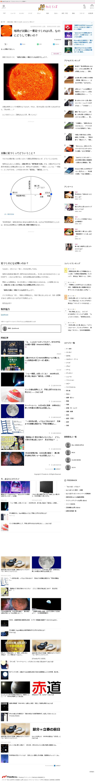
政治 (67, 415)
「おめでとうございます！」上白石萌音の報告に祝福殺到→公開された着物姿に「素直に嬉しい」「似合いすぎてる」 (83, 162)
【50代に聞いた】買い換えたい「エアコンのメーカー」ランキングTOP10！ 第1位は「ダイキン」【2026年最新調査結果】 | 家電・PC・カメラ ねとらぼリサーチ (80, 330)
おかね (68, 355)
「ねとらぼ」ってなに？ (72, 486)
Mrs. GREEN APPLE (78, 445)
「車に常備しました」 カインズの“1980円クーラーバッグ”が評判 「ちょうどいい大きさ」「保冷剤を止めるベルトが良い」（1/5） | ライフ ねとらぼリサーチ (80, 317)
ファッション (70, 380)
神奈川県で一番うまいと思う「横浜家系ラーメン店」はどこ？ (83, 234)
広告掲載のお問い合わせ (72, 507)
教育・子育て (70, 418)
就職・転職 (69, 411)
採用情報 (52, 779)
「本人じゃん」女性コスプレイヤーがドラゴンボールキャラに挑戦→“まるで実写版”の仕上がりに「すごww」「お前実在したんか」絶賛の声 (84, 151)
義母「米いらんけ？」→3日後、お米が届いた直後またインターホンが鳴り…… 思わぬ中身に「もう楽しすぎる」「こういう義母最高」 (83, 117)
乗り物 (68, 390)
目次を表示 (56, 53)
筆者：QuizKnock (13, 328)
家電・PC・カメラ (71, 408)
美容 (67, 425)
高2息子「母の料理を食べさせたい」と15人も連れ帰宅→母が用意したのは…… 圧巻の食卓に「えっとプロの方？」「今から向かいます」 (84, 71)
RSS (42, 779)
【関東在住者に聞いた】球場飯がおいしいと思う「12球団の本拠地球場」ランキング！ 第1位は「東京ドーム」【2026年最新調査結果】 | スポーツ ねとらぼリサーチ (80, 276)
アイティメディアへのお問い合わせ (75, 500)
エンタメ (21, 13)
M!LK (73, 452)
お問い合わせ (24, 779)
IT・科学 (68, 349)
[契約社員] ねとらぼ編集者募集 (74, 497)
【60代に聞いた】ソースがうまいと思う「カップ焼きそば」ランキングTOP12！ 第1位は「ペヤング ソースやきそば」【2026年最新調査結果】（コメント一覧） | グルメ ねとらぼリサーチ (80, 303)
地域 (47, 13)
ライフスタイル (70, 387)
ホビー (68, 383)
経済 (67, 422)
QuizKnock (58, 39)
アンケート (68, 187)
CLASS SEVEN (76, 460)
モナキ (74, 467)
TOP (4, 13)
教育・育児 (65, 13)
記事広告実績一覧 (70, 511)
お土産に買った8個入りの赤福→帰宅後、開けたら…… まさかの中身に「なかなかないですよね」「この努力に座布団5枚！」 (84, 83)
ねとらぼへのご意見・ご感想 (73, 490)
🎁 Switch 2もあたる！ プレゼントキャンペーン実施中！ (13, 1)
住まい (56, 13)
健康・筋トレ (70, 397)
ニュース (13, 13)
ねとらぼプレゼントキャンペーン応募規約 (77, 493)
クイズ (30, 13)
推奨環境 (57, 779)
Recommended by (49, 469)
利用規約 (92, 771)
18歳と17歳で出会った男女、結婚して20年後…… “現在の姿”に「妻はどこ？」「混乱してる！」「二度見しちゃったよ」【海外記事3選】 (84, 140)
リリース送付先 (69, 504)
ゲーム (68, 369)
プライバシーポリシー (34, 779)
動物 (73, 13)
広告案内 (17, 779)
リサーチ (82, 13)
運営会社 (46, 779)
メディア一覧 (5, 779)
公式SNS (12, 779)
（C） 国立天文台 (9, 214)
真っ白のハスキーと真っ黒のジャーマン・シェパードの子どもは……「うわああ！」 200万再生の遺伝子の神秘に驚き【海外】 (83, 105)
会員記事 (90, 13)
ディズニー (69, 373)
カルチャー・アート (72, 359)
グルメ (39, 13)
